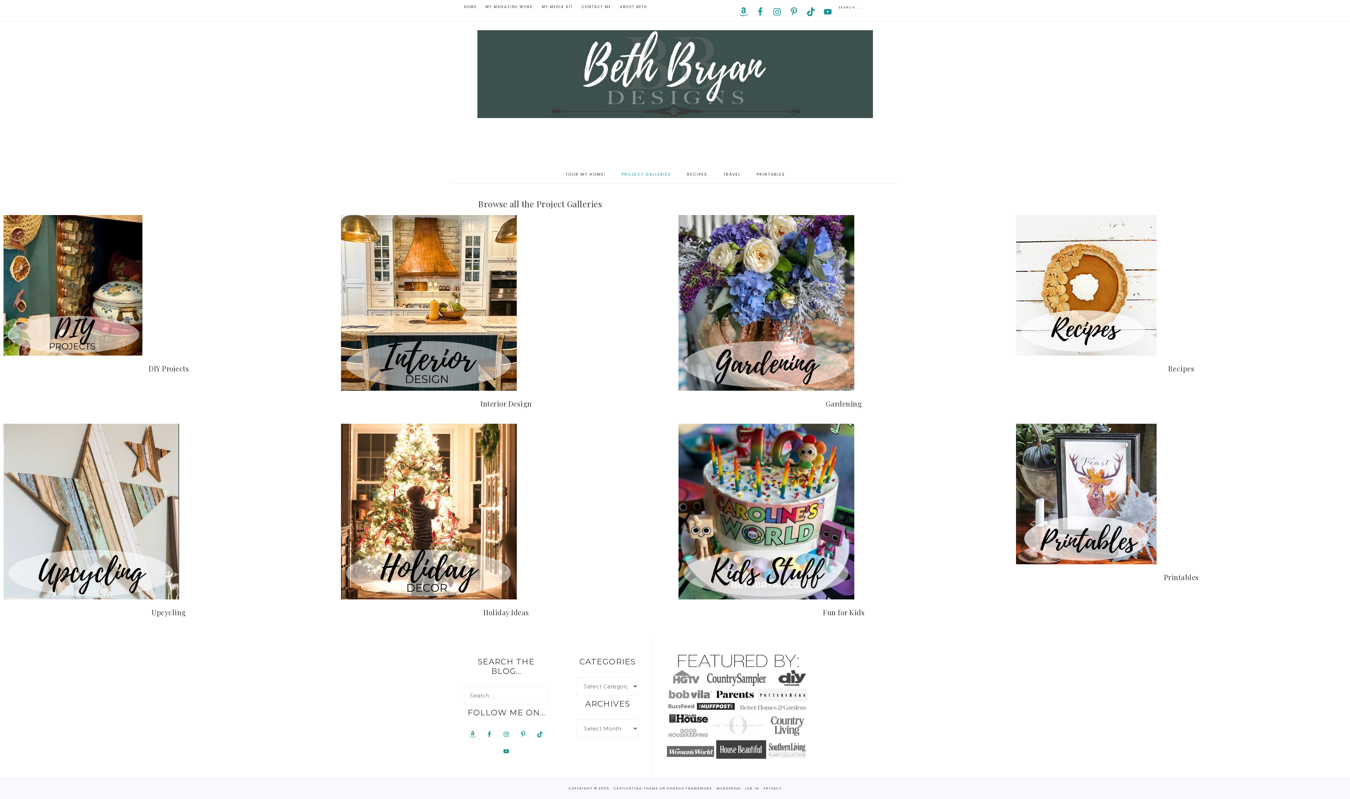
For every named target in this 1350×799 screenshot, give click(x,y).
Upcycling (169, 612)
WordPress (728, 788)
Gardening (844, 403)
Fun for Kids (843, 612)
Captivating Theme (635, 788)
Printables (1181, 577)
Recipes (1181, 368)
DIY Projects (169, 368)
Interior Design (506, 403)
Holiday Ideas (506, 612)
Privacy (773, 788)
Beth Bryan (675, 74)
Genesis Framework (689, 788)
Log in (752, 788)
